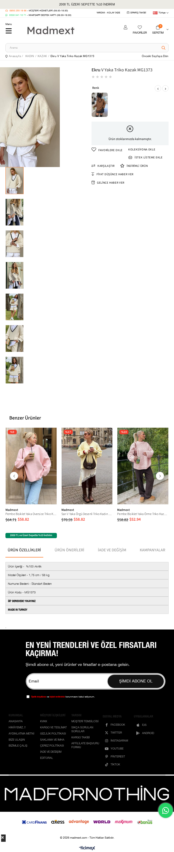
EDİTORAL (46, 758)
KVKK (43, 722)
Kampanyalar (152, 550)
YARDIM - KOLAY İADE (108, 13)
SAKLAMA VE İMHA (52, 740)
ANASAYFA (16, 722)
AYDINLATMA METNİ (21, 734)
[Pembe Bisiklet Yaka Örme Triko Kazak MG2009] (142, 466)
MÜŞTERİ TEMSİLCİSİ (85, 722)
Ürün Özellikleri (24, 550)
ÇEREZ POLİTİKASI (52, 746)
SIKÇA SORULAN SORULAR (82, 730)
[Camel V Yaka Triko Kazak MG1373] (100, 104)
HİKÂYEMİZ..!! (17, 728)
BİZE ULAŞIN (17, 740)
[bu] (87, 794)
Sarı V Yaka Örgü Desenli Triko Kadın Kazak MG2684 (87, 514)
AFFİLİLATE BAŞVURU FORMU (85, 746)
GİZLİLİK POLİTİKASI (53, 734)
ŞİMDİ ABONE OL (135, 681)
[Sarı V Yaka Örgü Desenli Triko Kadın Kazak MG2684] (87, 466)
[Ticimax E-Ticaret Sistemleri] (87, 848)
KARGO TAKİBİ (80, 738)
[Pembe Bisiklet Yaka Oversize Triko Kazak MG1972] (31, 466)
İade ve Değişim (112, 550)
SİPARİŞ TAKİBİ (138, 13)
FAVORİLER (140, 33)
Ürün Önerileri (69, 550)
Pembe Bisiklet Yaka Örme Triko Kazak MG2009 (143, 514)
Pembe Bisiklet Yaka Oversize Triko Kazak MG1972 (31, 514)
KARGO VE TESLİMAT (53, 728)
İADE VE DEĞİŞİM (50, 752)
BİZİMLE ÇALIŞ (18, 746)
